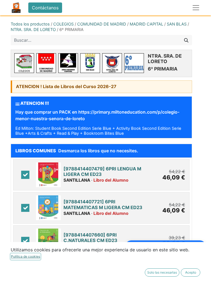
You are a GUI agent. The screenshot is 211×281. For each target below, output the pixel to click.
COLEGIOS (63, 24)
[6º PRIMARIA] (134, 63)
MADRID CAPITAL (146, 24)
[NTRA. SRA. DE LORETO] (112, 63)
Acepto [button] (190, 272)
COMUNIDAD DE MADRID (101, 24)
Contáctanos (45, 7)
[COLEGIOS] (24, 63)
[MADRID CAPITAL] (68, 63)
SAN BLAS (177, 24)
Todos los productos (30, 24)
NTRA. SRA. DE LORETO (33, 29)
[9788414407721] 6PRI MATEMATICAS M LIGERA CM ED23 (102, 204)
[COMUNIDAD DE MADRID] (46, 63)
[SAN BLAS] (90, 63)
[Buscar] (186, 40)
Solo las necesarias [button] (162, 272)
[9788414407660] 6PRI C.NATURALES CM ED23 (90, 237)
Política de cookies (25, 256)
